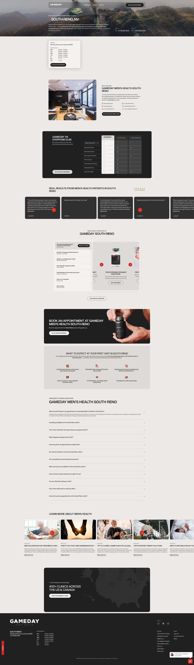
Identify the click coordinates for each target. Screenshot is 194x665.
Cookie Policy (115, 658)
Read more (30, 211)
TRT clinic (72, 24)
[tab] (73, 246)
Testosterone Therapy (163, 633)
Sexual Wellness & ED (163, 643)
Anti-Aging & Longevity (163, 641)
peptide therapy (53, 28)
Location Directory (179, 636)
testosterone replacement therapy (73, 26)
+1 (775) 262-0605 (123, 30)
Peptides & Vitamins (162, 636)
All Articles (27, 543)
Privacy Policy (108, 658)
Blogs (101, 5)
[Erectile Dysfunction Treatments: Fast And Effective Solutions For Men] (42, 530)
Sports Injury (160, 648)
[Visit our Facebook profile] (163, 623)
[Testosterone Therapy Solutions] (151, 530)
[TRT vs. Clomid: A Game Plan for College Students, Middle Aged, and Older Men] (114, 530)
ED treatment (89, 26)
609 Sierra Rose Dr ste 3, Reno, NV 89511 (21, 633)
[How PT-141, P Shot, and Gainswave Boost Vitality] (78, 530)
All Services (160, 651)
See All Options (84, 245)
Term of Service (101, 658)
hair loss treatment (67, 28)
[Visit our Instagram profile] (158, 623)
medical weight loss (100, 26)
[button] (87, 5)
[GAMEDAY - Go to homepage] (24, 622)
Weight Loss (160, 638)
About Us (176, 633)
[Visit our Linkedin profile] (168, 623)
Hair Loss (159, 646)
